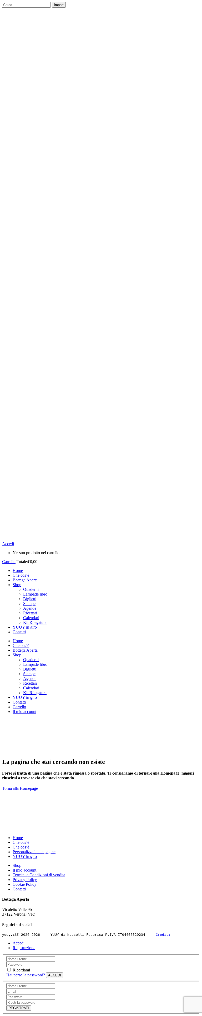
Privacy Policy (25, 879)
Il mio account (24, 870)
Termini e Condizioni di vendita (39, 875)
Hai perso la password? (25, 975)
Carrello (9, 561)
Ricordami (21, 970)
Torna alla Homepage (20, 788)
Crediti (163, 935)
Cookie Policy (24, 884)
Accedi (8, 544)
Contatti (19, 889)
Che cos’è (21, 842)
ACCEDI (54, 975)
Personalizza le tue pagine (34, 852)
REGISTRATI (18, 1008)
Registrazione (24, 947)
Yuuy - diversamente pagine (25, 720)
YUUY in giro (25, 856)
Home (18, 837)
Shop (17, 865)
